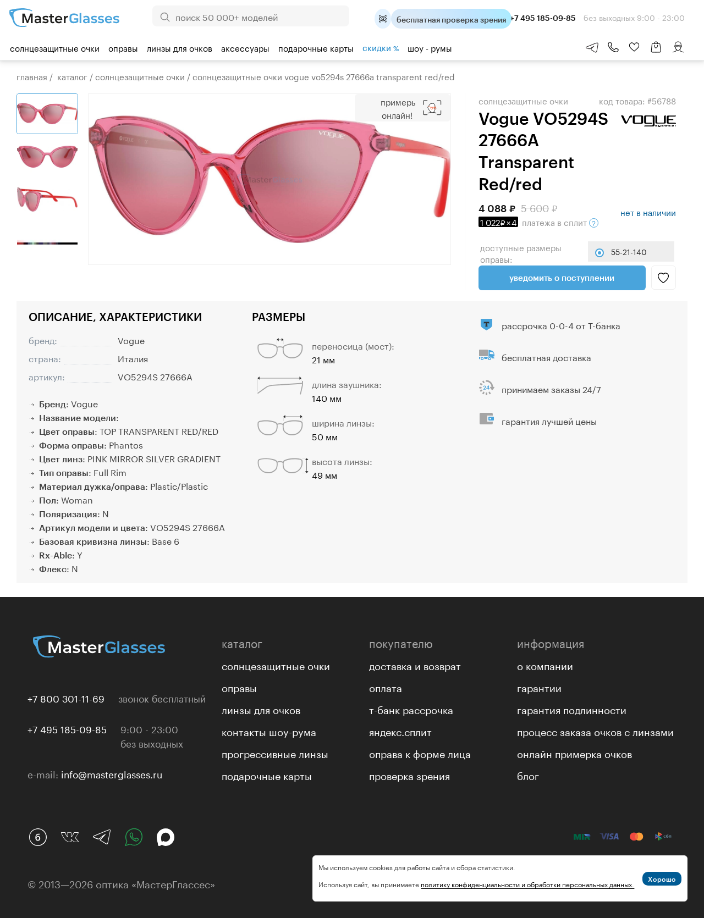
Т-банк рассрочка (411, 708)
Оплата (385, 686)
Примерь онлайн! (398, 108)
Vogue (131, 339)
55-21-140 (629, 251)
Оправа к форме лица (420, 752)
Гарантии (539, 686)
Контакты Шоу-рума (269, 730)
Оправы (123, 47)
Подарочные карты (316, 47)
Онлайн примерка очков (574, 752)
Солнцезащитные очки (55, 47)
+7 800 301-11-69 (66, 697)
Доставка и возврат (415, 664)
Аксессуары (245, 47)
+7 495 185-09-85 (67, 728)
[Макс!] (165, 837)
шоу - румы (430, 47)
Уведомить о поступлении (561, 278)
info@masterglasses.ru (111, 773)
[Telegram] (102, 837)
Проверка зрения (409, 774)
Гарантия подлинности (571, 708)
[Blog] (38, 837)
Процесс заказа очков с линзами (595, 730)
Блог (528, 774)
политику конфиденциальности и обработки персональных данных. (527, 883)
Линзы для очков (179, 47)
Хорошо (662, 879)
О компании (545, 664)
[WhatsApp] (133, 837)
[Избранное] (634, 47)
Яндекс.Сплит (400, 730)
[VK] (70, 837)
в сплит (534, 221)
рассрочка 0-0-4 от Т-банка (561, 324)
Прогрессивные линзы (275, 752)
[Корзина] (656, 52)
